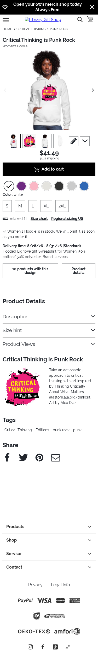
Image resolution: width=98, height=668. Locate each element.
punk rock (61, 430)
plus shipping (49, 158)
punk (77, 430)
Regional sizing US (67, 219)
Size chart (39, 219)
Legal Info (60, 584)
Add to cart (53, 169)
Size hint (12, 330)
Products (15, 526)
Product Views (19, 344)
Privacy (35, 584)
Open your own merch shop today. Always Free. (48, 7)
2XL (62, 206)
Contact (14, 567)
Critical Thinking (18, 430)
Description (15, 317)
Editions (42, 430)
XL (46, 206)
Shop (11, 540)
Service (13, 553)
